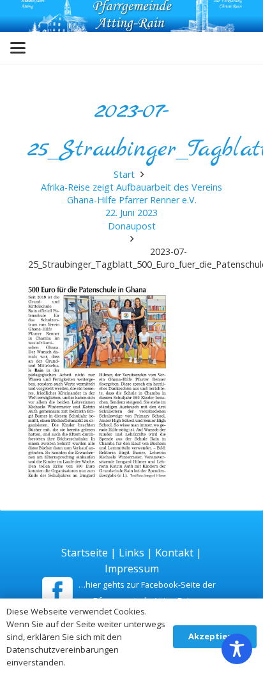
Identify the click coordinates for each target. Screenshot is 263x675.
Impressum (132, 569)
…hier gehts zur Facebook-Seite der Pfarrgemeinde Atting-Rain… (147, 592)
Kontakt (174, 553)
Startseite (84, 553)
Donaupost (132, 226)
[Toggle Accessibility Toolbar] (236, 648)
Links (131, 553)
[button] (18, 47)
